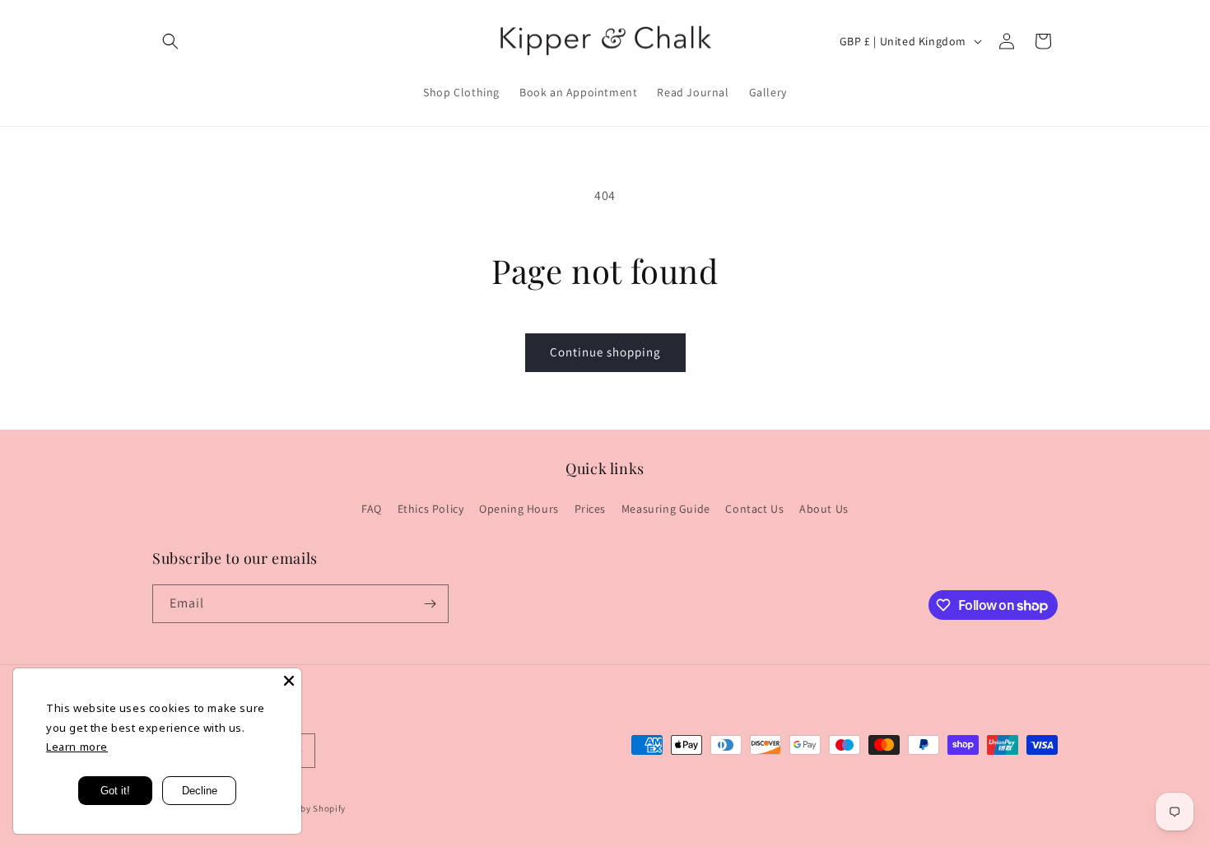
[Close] (289, 680)
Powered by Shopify (304, 809)
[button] (170, 41)
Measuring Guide (665, 509)
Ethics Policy (431, 509)
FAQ (371, 509)
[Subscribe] (430, 603)
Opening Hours (519, 509)
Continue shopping (605, 352)
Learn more (77, 746)
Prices (591, 509)
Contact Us (754, 509)
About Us (824, 509)
